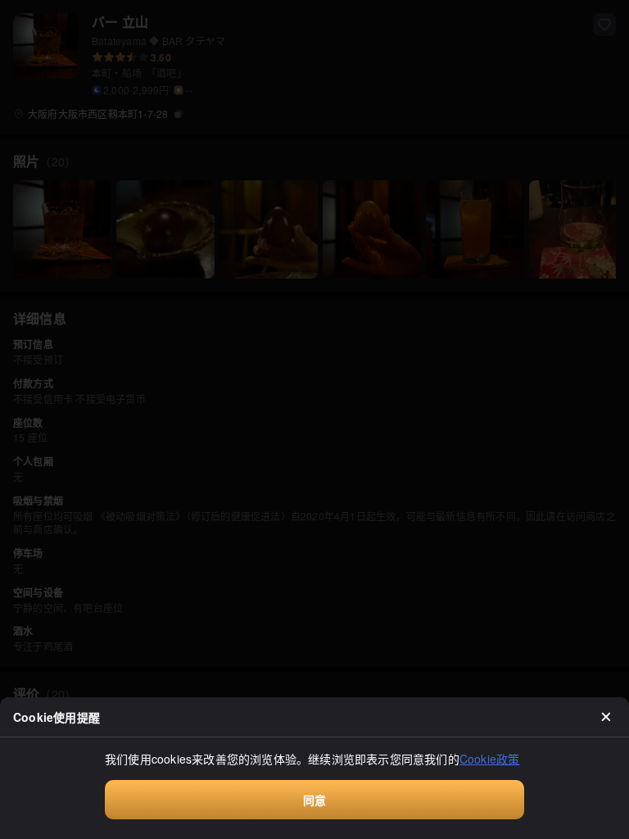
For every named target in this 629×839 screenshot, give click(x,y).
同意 (314, 799)
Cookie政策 (489, 759)
